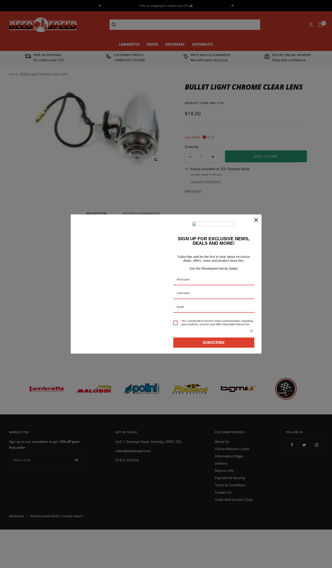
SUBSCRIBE (214, 343)
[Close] (256, 219)
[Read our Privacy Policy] (251, 330)
